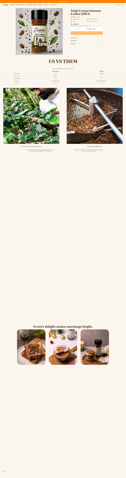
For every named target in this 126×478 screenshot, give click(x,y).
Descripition (74, 37)
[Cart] (122, 4)
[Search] (116, 4)
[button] (74, 16)
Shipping (73, 43)
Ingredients (73, 40)
